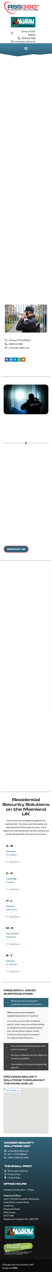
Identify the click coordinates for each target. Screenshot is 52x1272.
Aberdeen (11, 851)
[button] (26, 48)
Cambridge (11, 878)
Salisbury (10, 961)
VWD (15, 1268)
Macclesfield (12, 933)
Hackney (10, 906)
